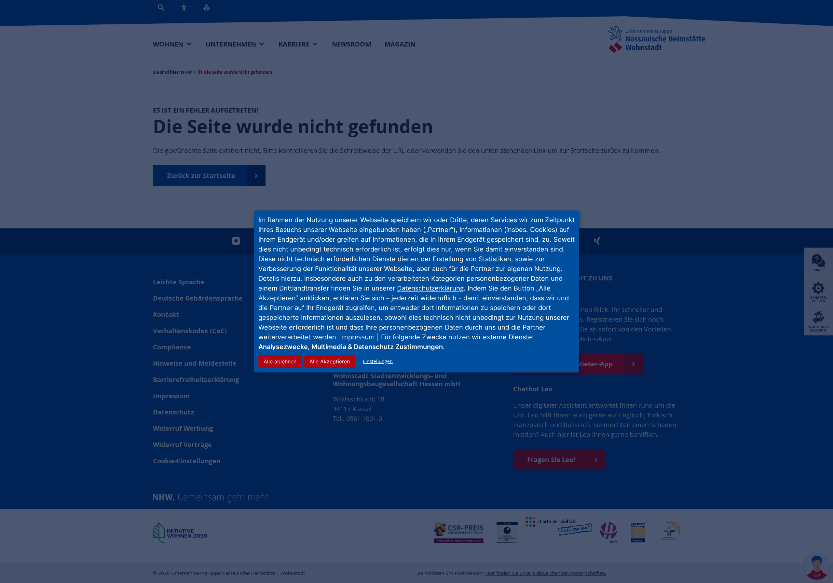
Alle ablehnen (280, 361)
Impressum (357, 336)
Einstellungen (378, 361)
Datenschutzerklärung (430, 288)
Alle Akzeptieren (329, 361)
